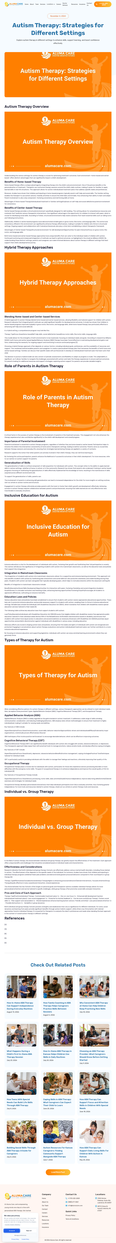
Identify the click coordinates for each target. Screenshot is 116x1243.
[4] (13, 771)
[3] (109, 581)
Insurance (82, 4)
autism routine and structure (28, 482)
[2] (31, 327)
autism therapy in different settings (45, 709)
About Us (45, 1202)
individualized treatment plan (84, 351)
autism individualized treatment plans (61, 189)
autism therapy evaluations (46, 627)
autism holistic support (63, 909)
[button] (51, 4)
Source (42, 733)
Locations (50, 4)
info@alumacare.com (75, 1205)
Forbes (40, 215)
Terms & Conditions (72, 1219)
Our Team (45, 1205)
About (32, 4)
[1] (76, 342)
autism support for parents (70, 361)
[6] (11, 877)
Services (42, 4)
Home (26, 4)
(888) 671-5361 (73, 1202)
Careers (58, 4)
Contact (45, 1209)
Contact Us (89, 4)
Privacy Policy (70, 1215)
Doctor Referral (65, 4)
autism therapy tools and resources (85, 787)
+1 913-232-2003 (74, 1198)
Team (37, 4)
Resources (74, 4)
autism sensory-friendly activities (37, 196)
